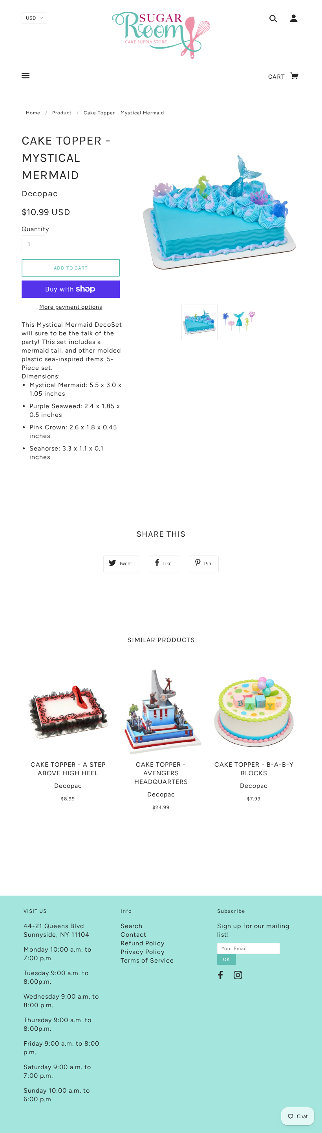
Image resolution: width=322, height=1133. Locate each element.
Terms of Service (147, 960)
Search (132, 926)
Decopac (40, 193)
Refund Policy (143, 943)
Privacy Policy (143, 952)
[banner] (161, 35)
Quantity (33, 229)
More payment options (70, 307)
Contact (133, 934)
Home (33, 113)
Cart (277, 76)
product (62, 113)
